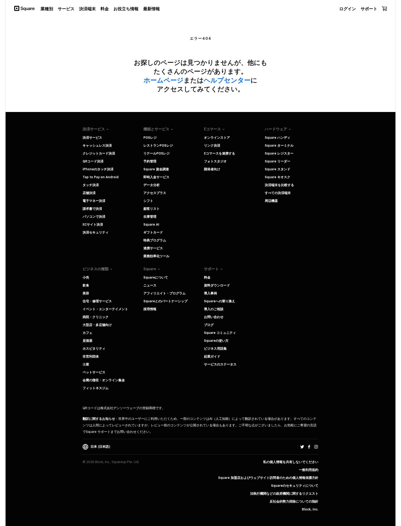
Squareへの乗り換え (219, 301)
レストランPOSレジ (158, 145)
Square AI (151, 224)
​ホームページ (164, 80)
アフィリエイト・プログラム (164, 293)
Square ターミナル (279, 145)
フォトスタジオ (215, 161)
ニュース (149, 285)
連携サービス (153, 248)
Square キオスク (277, 177)
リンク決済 (212, 145)
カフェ (87, 333)
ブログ (209, 325)
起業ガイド (212, 356)
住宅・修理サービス (97, 301)
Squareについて (155, 277)
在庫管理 (149, 216)
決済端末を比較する (279, 185)
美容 (86, 293)
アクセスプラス (154, 193)
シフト (148, 201)
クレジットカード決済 (99, 153)
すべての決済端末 (278, 193)
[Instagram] (316, 446)
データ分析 (151, 185)
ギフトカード (153, 232)
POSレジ (150, 137)
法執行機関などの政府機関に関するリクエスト (284, 493)
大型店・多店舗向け (97, 325)
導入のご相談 (213, 309)
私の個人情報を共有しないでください (290, 462)
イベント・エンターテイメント (105, 309)
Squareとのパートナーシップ (165, 301)
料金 (207, 277)
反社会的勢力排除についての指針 (294, 501)
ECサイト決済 (93, 224)
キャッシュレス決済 (97, 145)
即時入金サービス (156, 177)
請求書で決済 (92, 208)
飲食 (86, 285)
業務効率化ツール (156, 256)
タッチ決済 (91, 185)
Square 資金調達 (156, 169)
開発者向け (212, 169)
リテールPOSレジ (156, 153)
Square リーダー (277, 161)
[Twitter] (302, 446)
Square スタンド (277, 169)
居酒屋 (87, 340)
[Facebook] (309, 446)
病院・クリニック (96, 317)
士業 (86, 364)
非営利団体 (91, 356)
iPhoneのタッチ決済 (98, 169)
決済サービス (92, 137)
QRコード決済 (93, 161)
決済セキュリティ (96, 232)
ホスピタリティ (94, 348)
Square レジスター (279, 153)
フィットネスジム (96, 388)
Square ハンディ (277, 137)
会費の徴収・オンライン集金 (104, 380)
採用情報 (149, 309)
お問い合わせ (213, 317)
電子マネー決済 (94, 201)
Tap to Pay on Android (101, 177)
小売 (86, 277)
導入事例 (210, 293)
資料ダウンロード (217, 285)
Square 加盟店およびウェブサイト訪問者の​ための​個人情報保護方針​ (268, 478)
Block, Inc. (310, 509)
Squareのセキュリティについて (294, 485)
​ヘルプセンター (227, 80)
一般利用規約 (308, 470)
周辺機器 (271, 201)
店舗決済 (89, 193)
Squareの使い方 (216, 340)
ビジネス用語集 (215, 348)
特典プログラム (154, 240)
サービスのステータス (220, 364)
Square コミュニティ (220, 333)
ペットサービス (94, 372)
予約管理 (149, 161)
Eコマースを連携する (219, 153)
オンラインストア (217, 137)
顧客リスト (151, 208)
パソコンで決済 (94, 216)
